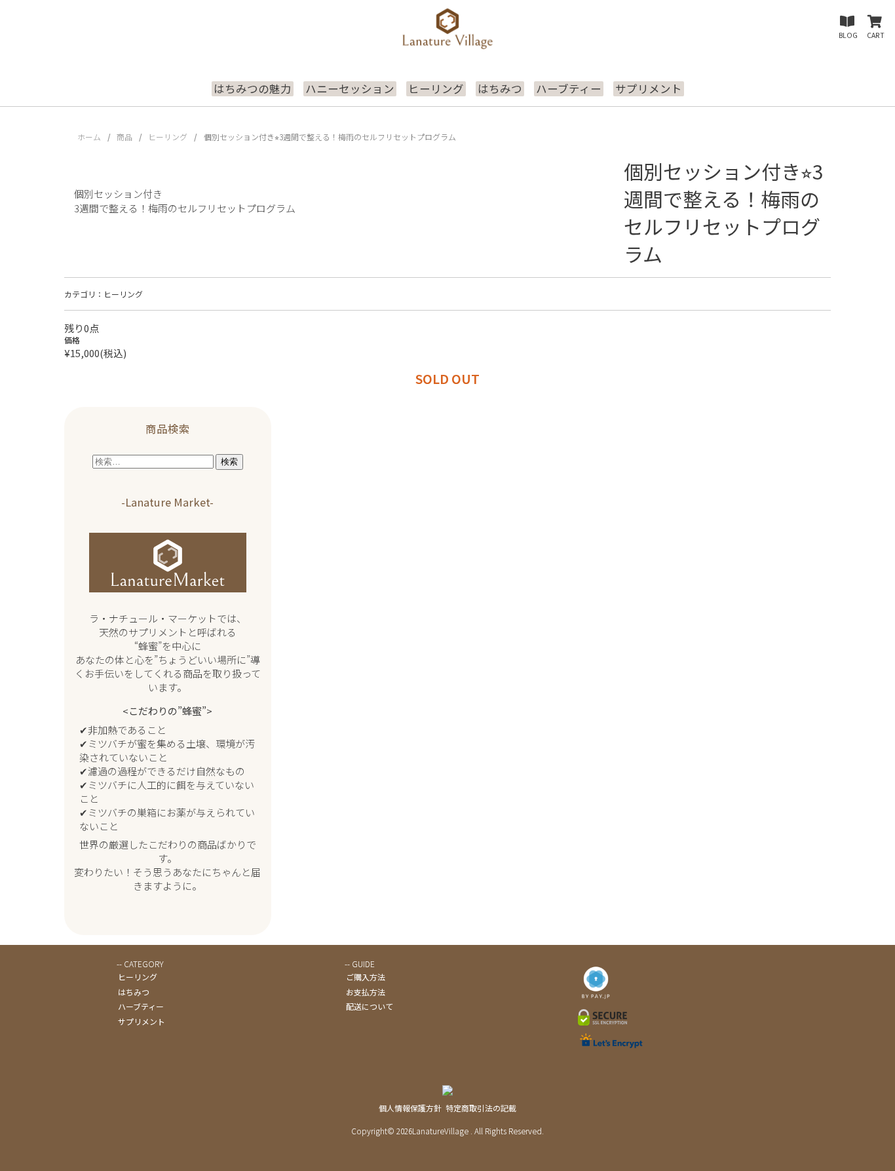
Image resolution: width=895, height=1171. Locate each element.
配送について (369, 1006)
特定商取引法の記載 (481, 1107)
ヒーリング (436, 88)
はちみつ (500, 88)
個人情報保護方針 (410, 1107)
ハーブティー (568, 88)
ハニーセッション (349, 88)
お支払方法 (365, 991)
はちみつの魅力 (253, 88)
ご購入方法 (365, 976)
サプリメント (648, 88)
